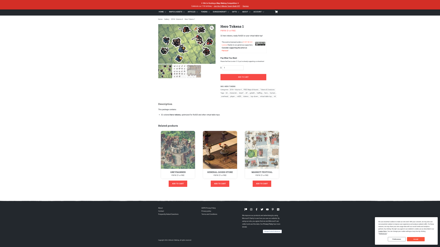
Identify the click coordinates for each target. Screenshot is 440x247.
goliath (252, 93)
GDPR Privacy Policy (208, 208)
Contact (161, 211)
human (272, 93)
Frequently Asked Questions (168, 214)
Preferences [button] (383, 234)
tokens (245, 96)
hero (266, 93)
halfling (259, 93)
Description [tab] (165, 104)
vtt (275, 96)
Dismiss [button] (246, 6)
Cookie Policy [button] (382, 231)
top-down (254, 96)
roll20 (239, 96)
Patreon (225, 51)
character (233, 93)
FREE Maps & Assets (251, 90)
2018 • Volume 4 (236, 90)
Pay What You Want (228, 58)
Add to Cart (243, 77)
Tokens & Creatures (267, 90)
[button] (212, 28)
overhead (224, 96)
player (232, 96)
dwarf (241, 93)
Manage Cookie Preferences (272, 231)
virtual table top (266, 96)
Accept (415, 239)
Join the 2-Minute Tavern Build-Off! (227, 6)
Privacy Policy (268, 224)
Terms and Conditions (209, 214)
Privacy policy (206, 211)
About (160, 208)
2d (226, 93)
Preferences (396, 239)
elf (247, 93)
